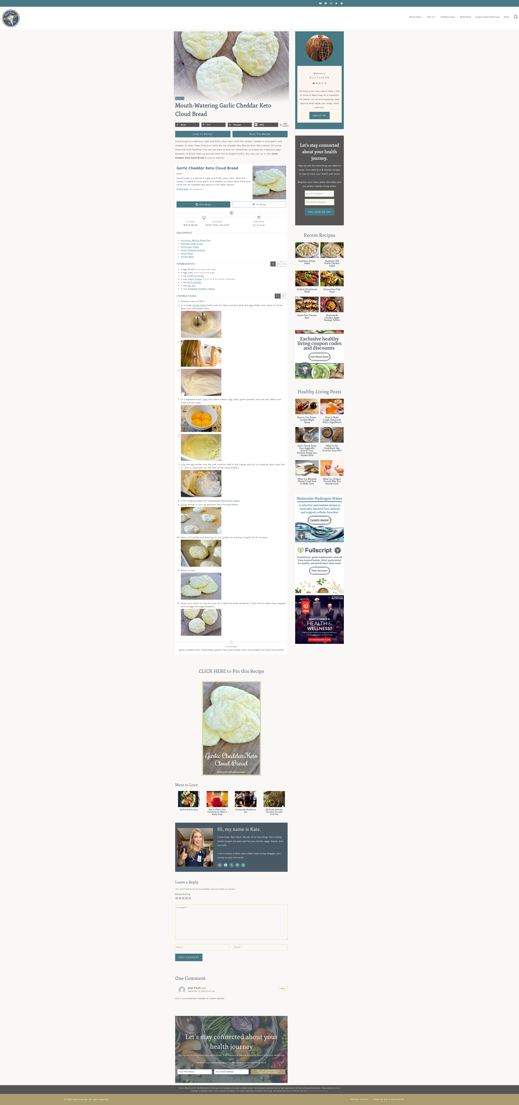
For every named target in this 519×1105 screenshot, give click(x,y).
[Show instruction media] (277, 296)
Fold (183, 464)
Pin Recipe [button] (261, 204)
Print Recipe (205, 204)
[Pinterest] (342, 3)
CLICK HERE (212, 671)
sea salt (191, 285)
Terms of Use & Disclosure (317, 1091)
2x (278, 264)
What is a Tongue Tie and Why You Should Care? (332, 481)
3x (283, 264)
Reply (283, 988)
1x (273, 264)
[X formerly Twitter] (336, 3)
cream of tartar (195, 276)
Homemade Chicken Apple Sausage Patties (332, 317)
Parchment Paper (190, 247)
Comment (182, 907)
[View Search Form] (516, 17)
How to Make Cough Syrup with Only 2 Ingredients (332, 419)
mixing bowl (199, 305)
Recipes (180, 98)
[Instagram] (331, 3)
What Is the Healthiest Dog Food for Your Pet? (332, 448)
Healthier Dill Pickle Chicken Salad (332, 263)
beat (205, 399)
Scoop (184, 504)
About (506, 17)
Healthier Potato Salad (306, 262)
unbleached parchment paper (224, 500)
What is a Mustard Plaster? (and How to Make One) (307, 481)
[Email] (320, 3)
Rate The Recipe (259, 134)
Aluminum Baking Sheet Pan (196, 240)
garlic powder (194, 282)
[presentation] (307, 250)
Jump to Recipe (202, 134)
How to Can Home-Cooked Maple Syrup (307, 419)
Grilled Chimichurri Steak (307, 290)
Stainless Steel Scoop (192, 243)
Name (180, 947)
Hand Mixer (187, 253)
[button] (178, 189)
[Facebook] (325, 3)
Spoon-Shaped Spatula (193, 250)
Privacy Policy (359, 1099)
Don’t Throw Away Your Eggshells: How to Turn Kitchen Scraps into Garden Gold (307, 451)
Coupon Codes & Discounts (487, 17)
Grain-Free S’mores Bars (307, 316)
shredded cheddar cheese (201, 288)
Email (238, 947)
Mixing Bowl (187, 256)
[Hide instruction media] (283, 296)
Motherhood (465, 17)
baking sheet (195, 500)
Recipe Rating (182, 894)
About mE (319, 115)
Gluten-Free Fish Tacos (331, 290)
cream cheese (194, 279)
